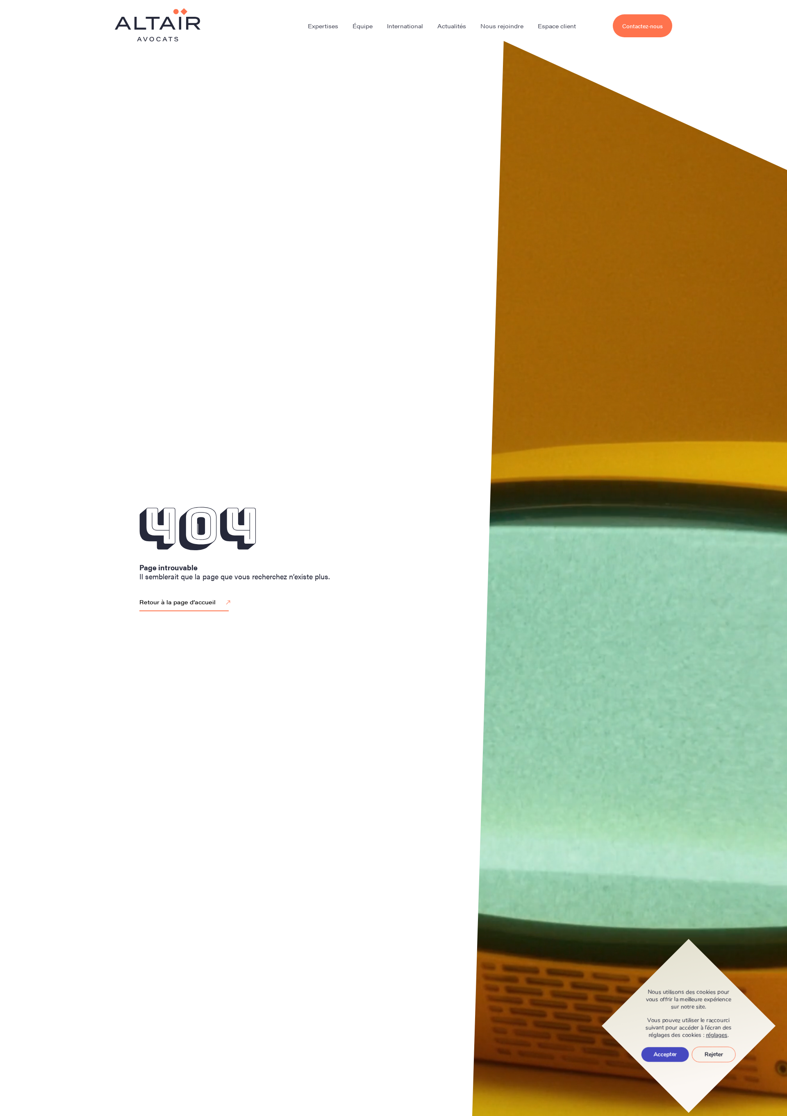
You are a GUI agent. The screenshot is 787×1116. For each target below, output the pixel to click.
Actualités (451, 26)
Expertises (323, 26)
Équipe (363, 26)
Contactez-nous (642, 26)
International (405, 26)
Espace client (557, 26)
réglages (717, 1035)
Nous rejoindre (501, 26)
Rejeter (714, 1054)
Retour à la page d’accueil (177, 602)
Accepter (665, 1054)
